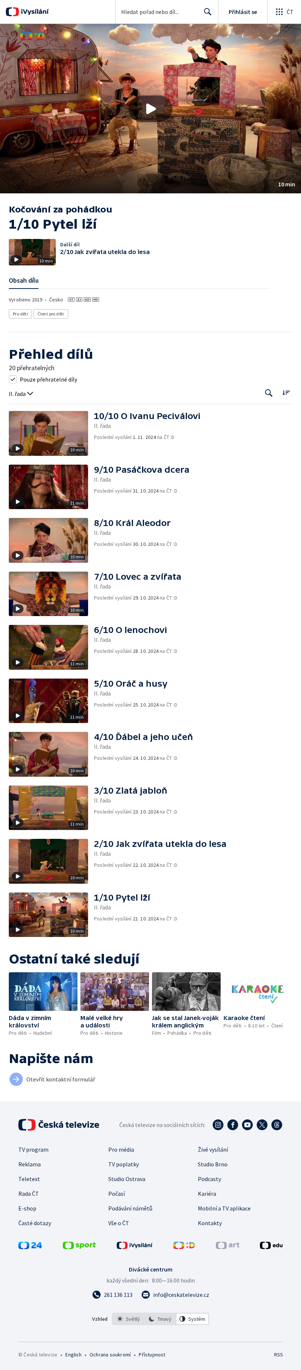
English (73, 1354)
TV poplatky (123, 1164)
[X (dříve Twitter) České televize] (262, 1125)
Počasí (116, 1193)
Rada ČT (28, 1193)
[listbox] (160, 1319)
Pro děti (20, 313)
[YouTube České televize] (247, 1125)
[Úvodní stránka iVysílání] (34, 11)
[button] (150, 108)
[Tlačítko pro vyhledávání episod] (269, 393)
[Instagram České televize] (218, 1125)
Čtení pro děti (50, 313)
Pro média (121, 1149)
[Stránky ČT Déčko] (184, 1247)
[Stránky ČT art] (227, 1247)
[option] (128, 1319)
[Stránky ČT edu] (271, 1247)
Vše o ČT (118, 1223)
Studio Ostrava (126, 1179)
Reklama (29, 1164)
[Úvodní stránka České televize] (59, 1125)
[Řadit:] (286, 392)
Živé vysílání (213, 1149)
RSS (278, 1354)
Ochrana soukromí (110, 1354)
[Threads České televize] (277, 1125)
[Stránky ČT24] (30, 1247)
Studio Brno (213, 1164)
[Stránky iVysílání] (135, 1247)
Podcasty (209, 1179)
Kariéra (207, 1193)
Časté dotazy (34, 1223)
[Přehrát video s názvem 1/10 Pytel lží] (150, 109)
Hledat (207, 11)
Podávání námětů (130, 1208)
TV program (33, 1149)
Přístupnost (152, 1354)
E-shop (27, 1208)
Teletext (29, 1179)
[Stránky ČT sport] (79, 1247)
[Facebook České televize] (233, 1125)
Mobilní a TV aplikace (224, 1208)
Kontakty (210, 1223)
